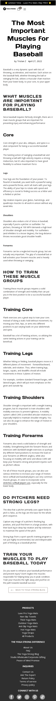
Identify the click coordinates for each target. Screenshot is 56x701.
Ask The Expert (28, 674)
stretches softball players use (16, 482)
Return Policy (28, 678)
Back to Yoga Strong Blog (30, 590)
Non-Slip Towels (28, 616)
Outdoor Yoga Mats (28, 623)
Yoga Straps (28, 632)
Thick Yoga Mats (28, 619)
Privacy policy (28, 684)
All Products (28, 636)
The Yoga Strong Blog (28, 653)
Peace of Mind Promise (28, 660)
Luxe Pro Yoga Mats (28, 613)
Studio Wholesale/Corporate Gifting (28, 657)
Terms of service (28, 681)
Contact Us (28, 671)
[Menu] (25, 9)
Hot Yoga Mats (28, 629)
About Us (28, 647)
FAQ (28, 650)
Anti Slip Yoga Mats (28, 626)
